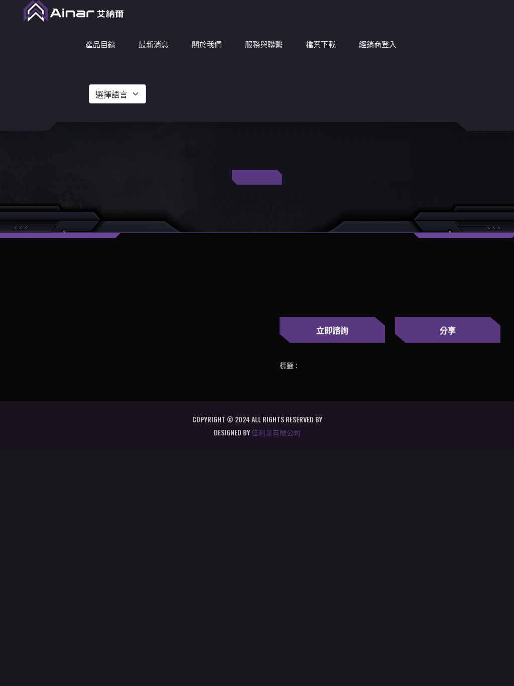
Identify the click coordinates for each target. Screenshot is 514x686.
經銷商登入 (378, 43)
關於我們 (207, 43)
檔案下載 (321, 43)
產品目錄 (100, 43)
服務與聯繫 (264, 43)
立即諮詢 (332, 330)
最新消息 (154, 43)
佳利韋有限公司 (276, 432)
